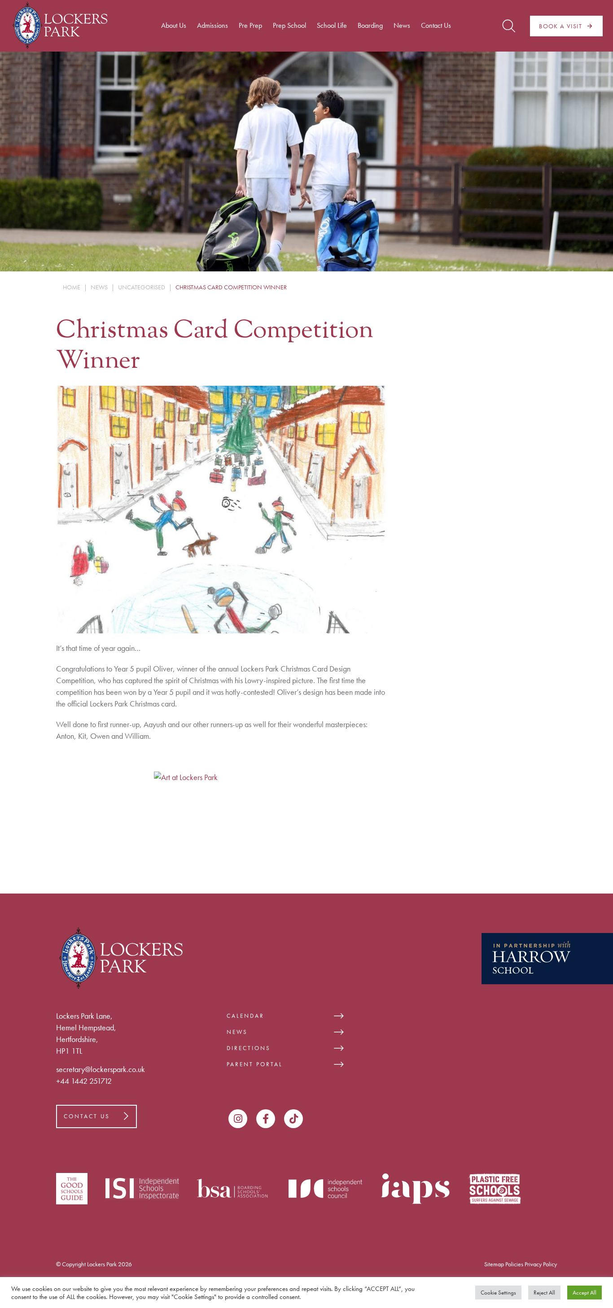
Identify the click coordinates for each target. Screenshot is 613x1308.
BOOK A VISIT (560, 26)
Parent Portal (255, 1064)
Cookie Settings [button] (498, 1292)
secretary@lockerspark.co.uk (100, 1069)
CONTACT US (87, 1116)
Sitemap (494, 1264)
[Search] (509, 26)
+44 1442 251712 (84, 1081)
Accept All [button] (584, 1292)
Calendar (245, 1016)
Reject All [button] (544, 1292)
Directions (249, 1048)
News (237, 1032)
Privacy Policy (541, 1264)
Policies (514, 1264)
